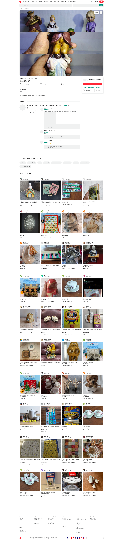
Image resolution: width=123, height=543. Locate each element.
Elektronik (64, 518)
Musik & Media (78, 522)
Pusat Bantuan (32, 537)
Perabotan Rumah (51, 520)
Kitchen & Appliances (51, 523)
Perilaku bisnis (49, 538)
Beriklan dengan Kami (34, 538)
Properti (91, 520)
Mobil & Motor (92, 518)
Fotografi (77, 518)
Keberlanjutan (46, 537)
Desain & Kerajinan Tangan (81, 519)
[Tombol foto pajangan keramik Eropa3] (61, 65)
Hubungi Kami (38, 537)
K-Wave (77, 531)
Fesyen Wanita (36, 523)
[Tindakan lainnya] (101, 12)
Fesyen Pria (36, 522)
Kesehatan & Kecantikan (38, 518)
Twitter (20, 519)
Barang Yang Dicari (22, 531)
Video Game (78, 524)
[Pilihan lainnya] (20, 207)
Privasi (45, 538)
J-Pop (77, 529)
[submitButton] (101, 5)
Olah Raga (78, 523)
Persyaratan (41, 538)
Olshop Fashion (36, 520)
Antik (77, 527)
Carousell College (22, 522)
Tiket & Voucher (79, 532)
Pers (42, 537)
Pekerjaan (64, 526)
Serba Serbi (21, 529)
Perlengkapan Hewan (80, 528)
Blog (20, 520)
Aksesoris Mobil (93, 519)
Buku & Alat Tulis (51, 518)
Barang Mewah (36, 519)
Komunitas (21, 530)
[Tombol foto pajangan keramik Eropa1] (61, 21)
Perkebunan (50, 522)
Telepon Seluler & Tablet (66, 519)
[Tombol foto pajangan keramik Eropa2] (61, 43)
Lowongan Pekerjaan (54, 537)
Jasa (63, 527)
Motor (91, 522)
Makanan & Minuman (80, 520)
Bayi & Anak (50, 519)
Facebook (21, 518)
